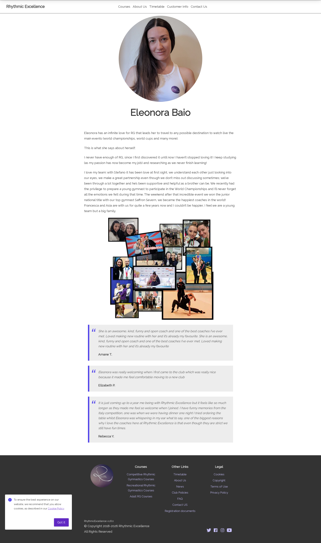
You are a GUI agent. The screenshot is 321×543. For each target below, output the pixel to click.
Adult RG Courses (141, 496)
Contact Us (199, 6)
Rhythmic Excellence (25, 6)
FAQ (180, 498)
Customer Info (177, 6)
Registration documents (180, 511)
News (180, 486)
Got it (61, 522)
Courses (124, 6)
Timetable (157, 6)
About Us (140, 6)
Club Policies (180, 492)
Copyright (219, 480)
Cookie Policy (56, 508)
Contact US (180, 504)
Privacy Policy (219, 492)
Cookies (219, 474)
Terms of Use (219, 486)
